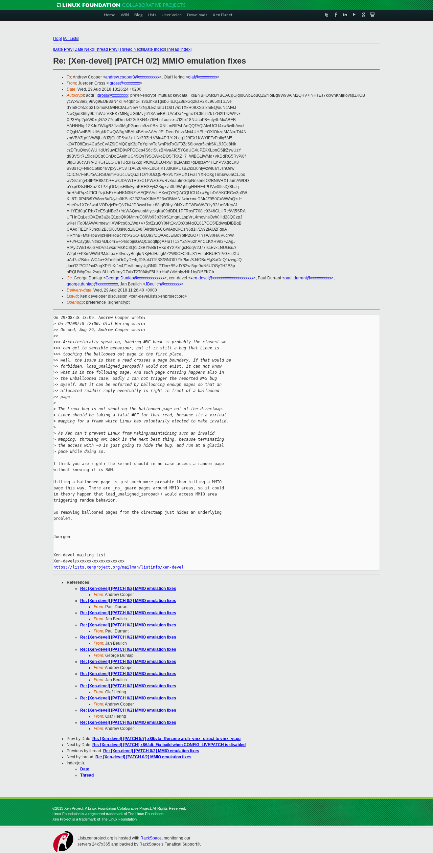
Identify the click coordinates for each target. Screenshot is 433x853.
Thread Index (178, 49)
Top (57, 38)
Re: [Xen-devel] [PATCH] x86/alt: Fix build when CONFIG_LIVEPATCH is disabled (169, 744)
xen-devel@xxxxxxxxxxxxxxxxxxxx (221, 278)
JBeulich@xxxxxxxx (163, 284)
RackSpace (151, 838)
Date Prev (63, 49)
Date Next (83, 49)
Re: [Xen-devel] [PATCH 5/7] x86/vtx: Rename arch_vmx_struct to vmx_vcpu (166, 738)
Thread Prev (106, 49)
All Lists (71, 38)
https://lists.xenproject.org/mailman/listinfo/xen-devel (118, 567)
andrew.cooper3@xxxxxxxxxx (132, 77)
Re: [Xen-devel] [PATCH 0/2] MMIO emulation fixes (128, 588)
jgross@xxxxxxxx (124, 83)
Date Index (154, 49)
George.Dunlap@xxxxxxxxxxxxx (135, 278)
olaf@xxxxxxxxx (202, 77)
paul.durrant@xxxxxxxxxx (307, 278)
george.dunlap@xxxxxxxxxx (92, 284)
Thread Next (130, 49)
